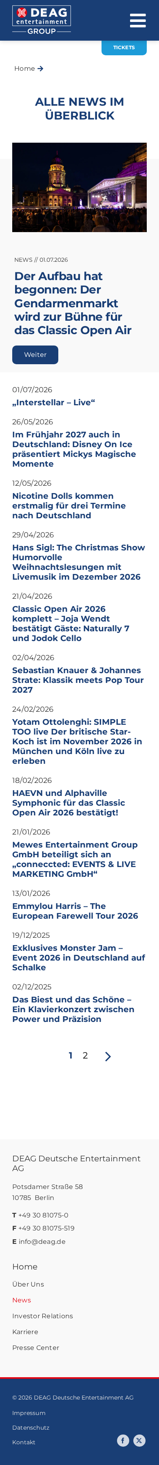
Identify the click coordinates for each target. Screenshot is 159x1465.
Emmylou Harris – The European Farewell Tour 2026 (75, 911)
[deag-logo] (41, 8)
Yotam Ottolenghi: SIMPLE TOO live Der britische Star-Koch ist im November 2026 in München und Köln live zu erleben (77, 741)
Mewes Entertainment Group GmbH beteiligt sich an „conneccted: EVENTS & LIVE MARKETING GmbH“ (75, 859)
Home (25, 1267)
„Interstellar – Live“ (53, 402)
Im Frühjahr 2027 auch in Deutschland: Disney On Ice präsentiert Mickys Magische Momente (74, 449)
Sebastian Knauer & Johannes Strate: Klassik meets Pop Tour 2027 (78, 680)
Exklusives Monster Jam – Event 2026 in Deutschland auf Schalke (78, 957)
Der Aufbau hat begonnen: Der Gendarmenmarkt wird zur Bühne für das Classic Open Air (72, 303)
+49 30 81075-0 (43, 1215)
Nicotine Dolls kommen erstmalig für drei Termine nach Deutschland (69, 505)
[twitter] (139, 1441)
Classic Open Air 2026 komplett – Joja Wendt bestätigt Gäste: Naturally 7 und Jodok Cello (70, 623)
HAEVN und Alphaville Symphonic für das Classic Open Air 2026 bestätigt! (68, 802)
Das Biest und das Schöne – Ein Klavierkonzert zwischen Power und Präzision (73, 1009)
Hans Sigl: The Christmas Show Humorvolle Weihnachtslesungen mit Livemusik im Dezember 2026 (78, 562)
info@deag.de (42, 1241)
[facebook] (123, 1441)
